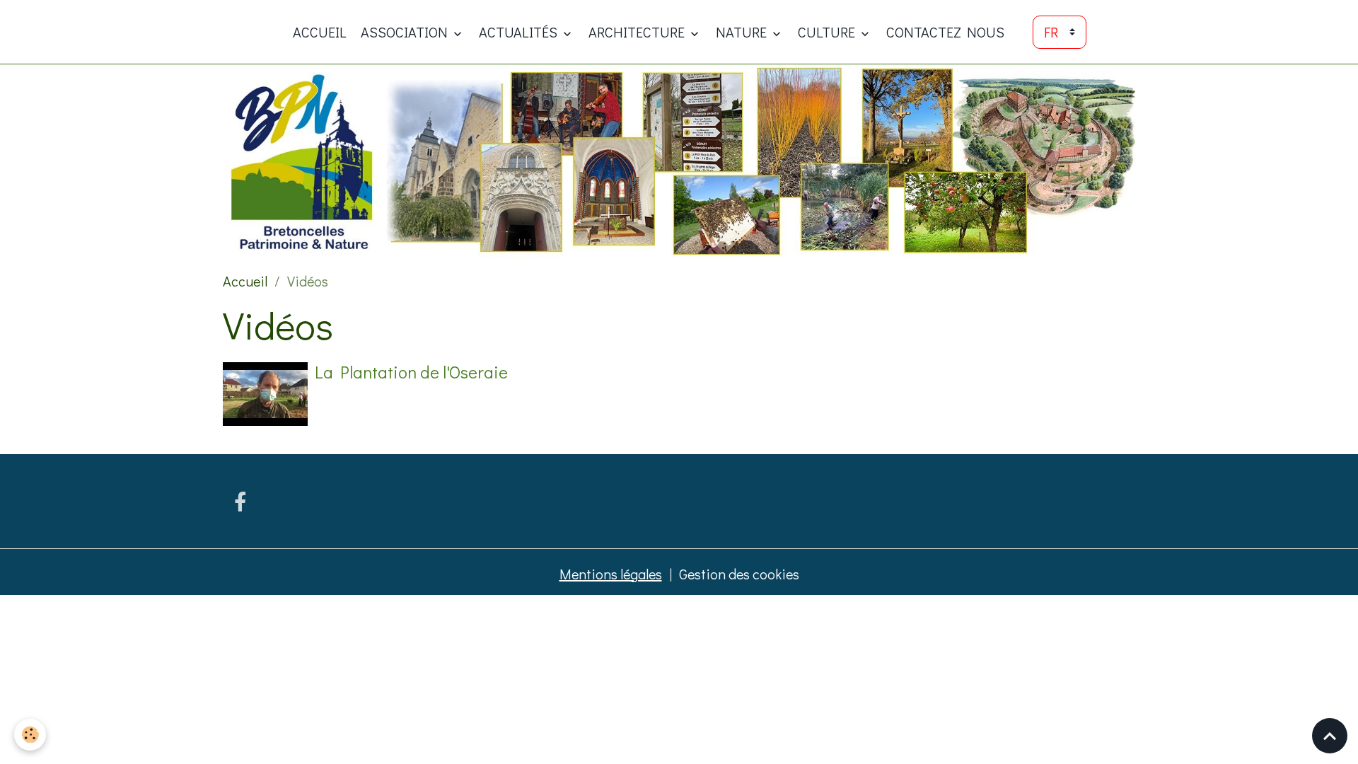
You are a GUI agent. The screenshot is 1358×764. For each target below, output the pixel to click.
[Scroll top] (1329, 735)
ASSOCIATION (406, 32)
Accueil (320, 32)
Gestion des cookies (739, 574)
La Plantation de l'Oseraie (411, 372)
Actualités (519, 32)
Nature (743, 32)
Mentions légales (610, 574)
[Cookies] (30, 735)
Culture (828, 32)
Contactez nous (945, 32)
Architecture (637, 32)
